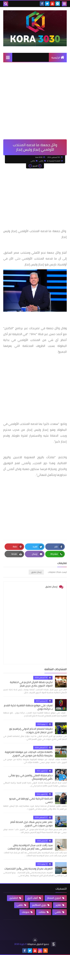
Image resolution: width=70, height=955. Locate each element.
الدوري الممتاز (54, 898)
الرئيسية (55, 57)
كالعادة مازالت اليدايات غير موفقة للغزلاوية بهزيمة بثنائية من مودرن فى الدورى (29, 753)
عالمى (41, 160)
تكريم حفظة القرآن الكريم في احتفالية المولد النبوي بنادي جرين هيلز (31, 684)
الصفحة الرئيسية (54, 160)
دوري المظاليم (39, 905)
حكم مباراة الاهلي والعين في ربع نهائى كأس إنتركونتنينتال (30, 777)
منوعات (26, 912)
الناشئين (13, 898)
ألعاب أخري (32, 898)
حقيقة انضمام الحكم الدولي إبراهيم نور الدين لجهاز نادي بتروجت (31, 730)
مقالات (42, 912)
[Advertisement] (35, 102)
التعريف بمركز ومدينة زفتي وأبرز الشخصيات (28, 868)
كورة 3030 (19, 944)
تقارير (59, 905)
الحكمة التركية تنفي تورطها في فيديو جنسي (31, 800)
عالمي (33, 160)
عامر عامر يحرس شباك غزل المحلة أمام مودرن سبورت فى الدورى (31, 823)
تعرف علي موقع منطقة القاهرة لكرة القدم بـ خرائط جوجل (28, 707)
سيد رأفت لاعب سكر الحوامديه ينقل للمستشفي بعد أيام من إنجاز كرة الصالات (30, 847)
